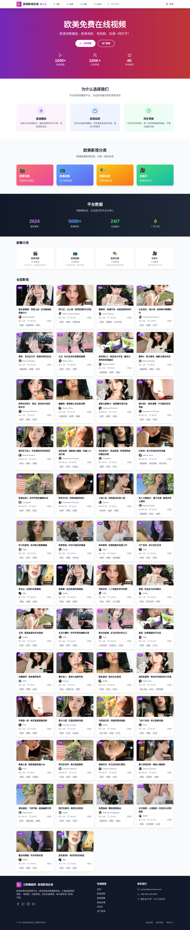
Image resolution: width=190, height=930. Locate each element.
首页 (99, 889)
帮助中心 (170, 922)
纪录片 (100, 907)
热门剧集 (106, 43)
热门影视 (101, 911)
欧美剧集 (101, 898)
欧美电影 (101, 894)
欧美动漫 (101, 902)
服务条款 (159, 922)
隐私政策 (149, 922)
